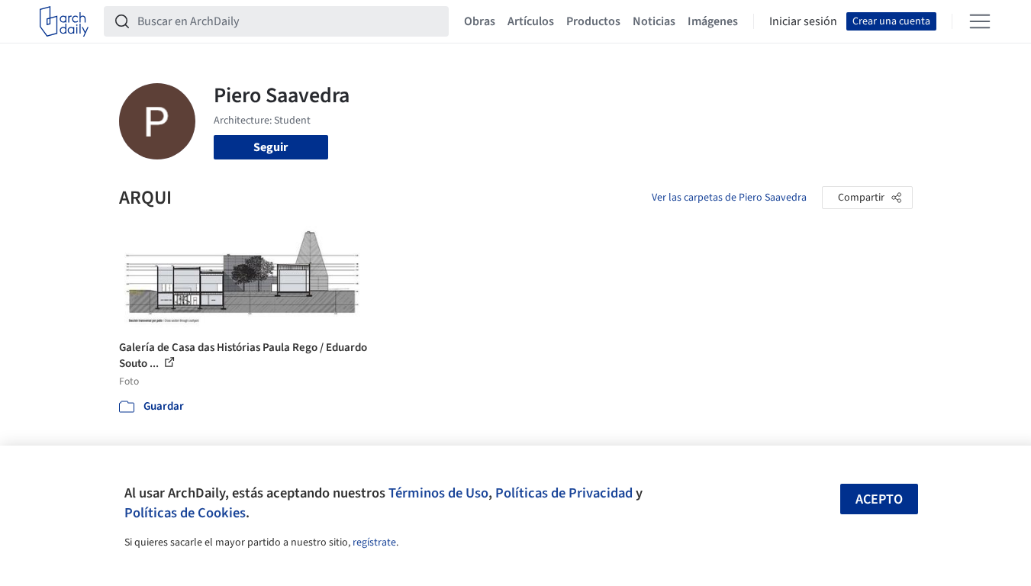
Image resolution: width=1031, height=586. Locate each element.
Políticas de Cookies (185, 513)
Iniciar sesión (803, 21)
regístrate (374, 542)
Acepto (879, 499)
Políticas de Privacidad (564, 493)
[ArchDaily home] (64, 21)
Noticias (654, 21)
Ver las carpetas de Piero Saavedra (729, 197)
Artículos (530, 21)
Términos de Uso (438, 493)
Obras (479, 21)
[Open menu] (980, 21)
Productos (593, 21)
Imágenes (713, 21)
